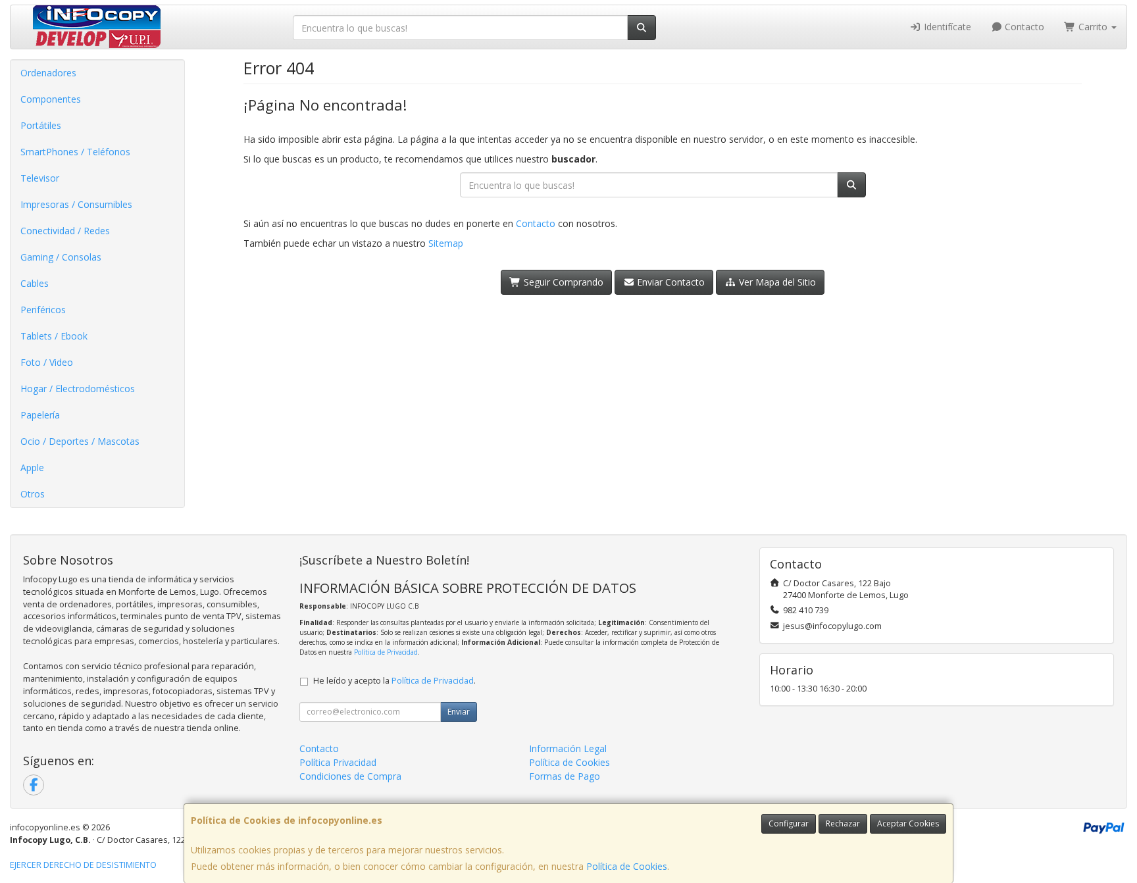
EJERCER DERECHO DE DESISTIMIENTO (83, 864)
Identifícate (946, 26)
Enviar (458, 711)
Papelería (40, 415)
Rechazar (843, 823)
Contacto (1023, 26)
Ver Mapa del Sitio (776, 282)
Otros (32, 494)
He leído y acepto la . (394, 680)
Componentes (50, 99)
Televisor (39, 178)
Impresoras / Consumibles (76, 204)
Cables (34, 283)
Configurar (789, 823)
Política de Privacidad (386, 652)
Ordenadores (48, 72)
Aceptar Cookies (908, 823)
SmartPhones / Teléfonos (75, 151)
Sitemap (445, 243)
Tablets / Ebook (54, 336)
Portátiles (40, 125)
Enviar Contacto (669, 282)
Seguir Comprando (562, 282)
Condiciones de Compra (350, 776)
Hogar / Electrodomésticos (77, 388)
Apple (32, 467)
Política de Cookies (626, 866)
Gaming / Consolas (60, 257)
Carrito (1093, 26)
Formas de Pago (564, 776)
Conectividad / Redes (65, 230)
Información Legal (568, 748)
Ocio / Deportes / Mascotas (79, 441)
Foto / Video (46, 362)
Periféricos (43, 309)
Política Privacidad (337, 762)
